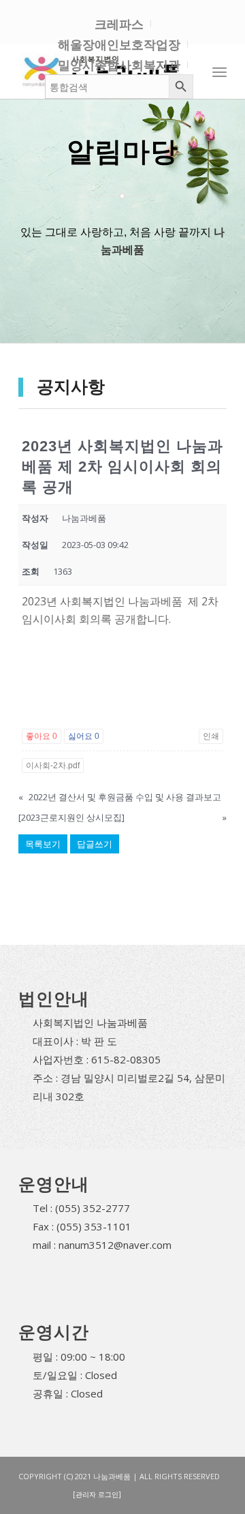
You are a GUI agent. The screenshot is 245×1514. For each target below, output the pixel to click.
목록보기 (43, 844)
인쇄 (211, 736)
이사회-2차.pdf (53, 765)
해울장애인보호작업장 (119, 44)
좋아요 (41, 736)
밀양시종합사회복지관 (119, 65)
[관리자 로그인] (97, 1494)
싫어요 (83, 736)
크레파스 (119, 24)
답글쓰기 (94, 844)
